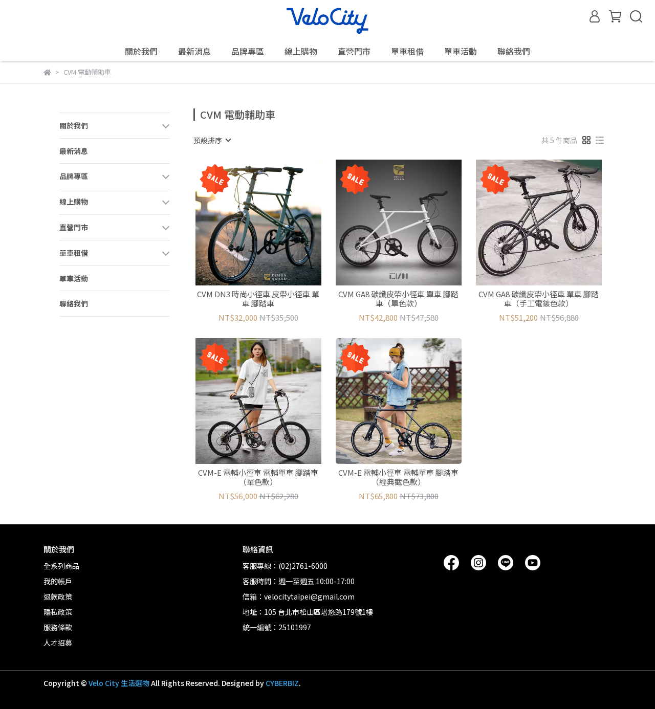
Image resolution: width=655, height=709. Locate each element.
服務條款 (57, 627)
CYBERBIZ (282, 683)
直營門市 (354, 51)
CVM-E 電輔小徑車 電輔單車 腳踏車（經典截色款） (398, 477)
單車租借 (407, 51)
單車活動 (460, 51)
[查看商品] (243, 222)
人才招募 (57, 642)
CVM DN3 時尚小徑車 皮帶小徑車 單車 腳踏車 (258, 299)
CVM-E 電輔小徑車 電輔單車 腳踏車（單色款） (258, 477)
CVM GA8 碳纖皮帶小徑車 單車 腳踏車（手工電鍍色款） (538, 299)
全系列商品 (61, 566)
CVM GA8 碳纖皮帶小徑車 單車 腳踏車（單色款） (398, 299)
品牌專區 (247, 51)
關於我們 (141, 51)
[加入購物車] (273, 222)
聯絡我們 (513, 51)
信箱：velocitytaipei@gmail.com (299, 596)
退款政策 (57, 596)
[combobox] (211, 140)
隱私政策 (57, 612)
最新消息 (194, 51)
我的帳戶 (57, 581)
